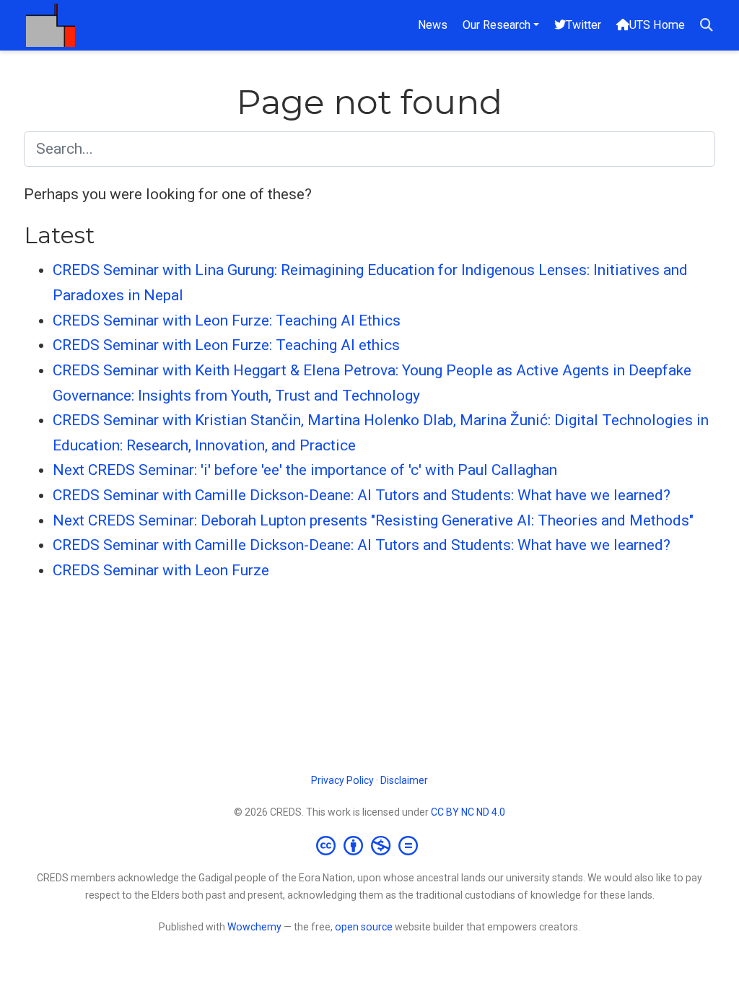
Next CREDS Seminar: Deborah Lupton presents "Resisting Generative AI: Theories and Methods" (373, 520)
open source (364, 927)
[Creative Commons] (370, 845)
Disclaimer (404, 780)
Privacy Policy (342, 780)
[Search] (706, 25)
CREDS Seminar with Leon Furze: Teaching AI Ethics (227, 320)
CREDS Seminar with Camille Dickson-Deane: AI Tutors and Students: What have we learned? (361, 495)
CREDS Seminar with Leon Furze (161, 570)
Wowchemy (254, 927)
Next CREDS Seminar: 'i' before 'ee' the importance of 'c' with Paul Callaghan (305, 470)
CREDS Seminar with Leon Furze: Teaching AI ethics (226, 345)
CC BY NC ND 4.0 (468, 812)
